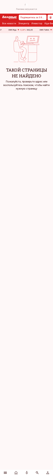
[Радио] (26, 472)
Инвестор (36, 23)
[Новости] (16, 472)
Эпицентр (23, 23)
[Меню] (5, 472)
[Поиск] (37, 472)
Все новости (9, 23)
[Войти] (47, 472)
